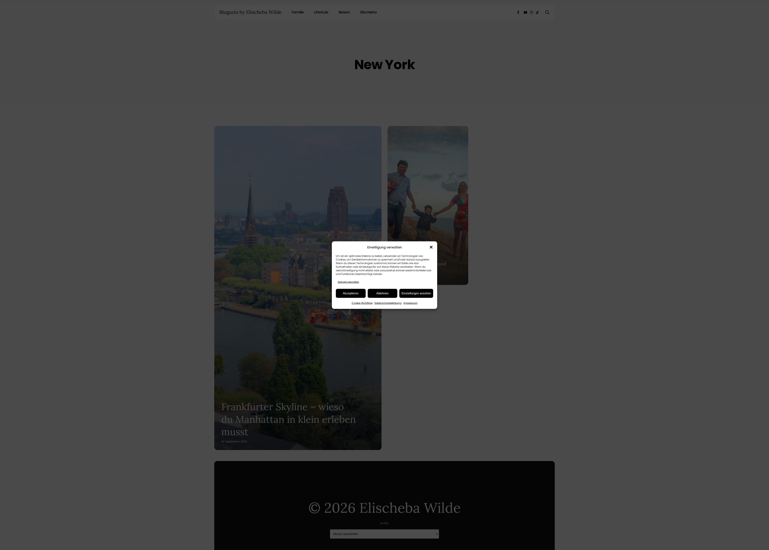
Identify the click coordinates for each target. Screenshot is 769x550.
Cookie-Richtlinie (362, 303)
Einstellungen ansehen (416, 293)
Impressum (411, 303)
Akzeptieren (350, 293)
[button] (431, 247)
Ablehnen (382, 293)
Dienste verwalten (348, 282)
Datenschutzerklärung (388, 303)
